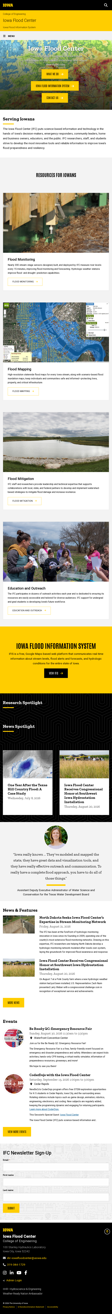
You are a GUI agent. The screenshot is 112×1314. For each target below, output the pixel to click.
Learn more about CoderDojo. (44, 1109)
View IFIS (54, 673)
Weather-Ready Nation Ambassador (22, 1293)
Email (5, 1160)
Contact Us (53, 97)
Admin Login (14, 1280)
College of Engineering (14, 14)
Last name (8, 1190)
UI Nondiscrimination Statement (31, 1307)
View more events (17, 1131)
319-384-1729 (16, 1264)
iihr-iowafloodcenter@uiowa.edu (26, 1258)
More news (13, 1002)
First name (8, 1175)
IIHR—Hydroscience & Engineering (22, 1289)
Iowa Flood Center (19, 20)
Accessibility (52, 1307)
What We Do (52, 74)
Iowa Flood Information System (19, 27)
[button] (106, 5)
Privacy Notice (9, 1307)
